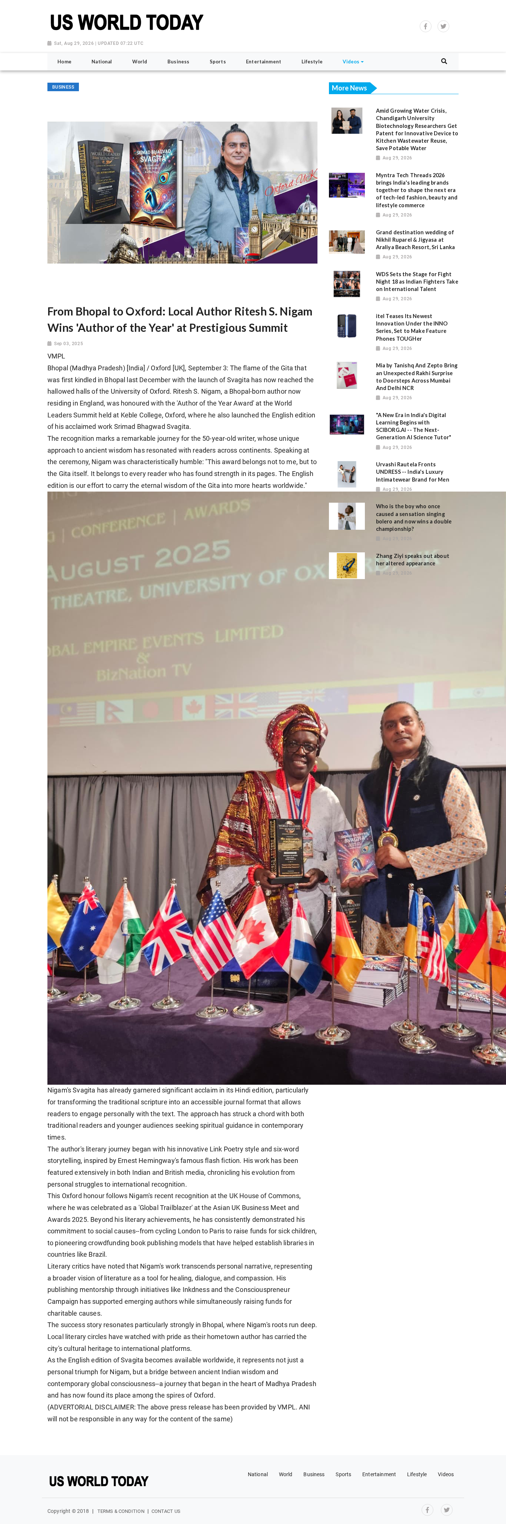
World (286, 1474)
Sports (343, 1474)
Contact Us (166, 1511)
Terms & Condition (120, 1511)
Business (313, 1474)
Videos (446, 1474)
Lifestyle (417, 1474)
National (258, 1474)
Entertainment (379, 1474)
